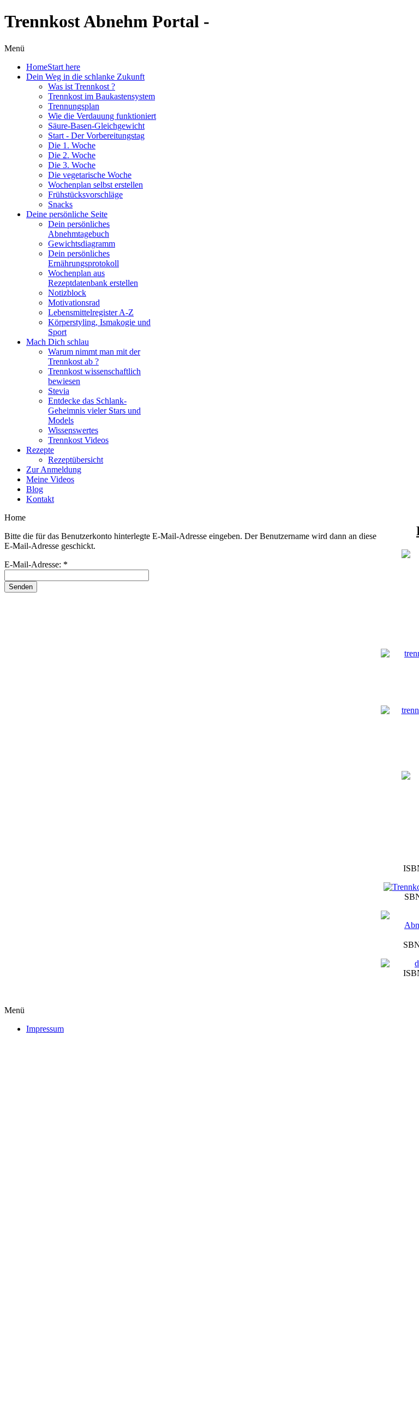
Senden (21, 587)
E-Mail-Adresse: (36, 564)
